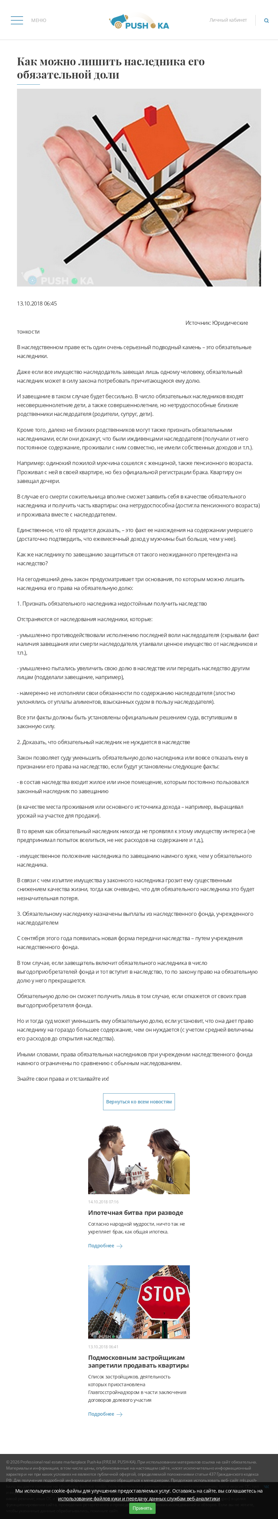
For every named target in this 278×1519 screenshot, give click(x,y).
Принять (142, 1508)
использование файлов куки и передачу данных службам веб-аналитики (139, 1498)
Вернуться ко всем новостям (139, 1101)
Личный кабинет (228, 20)
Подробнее (101, 1245)
